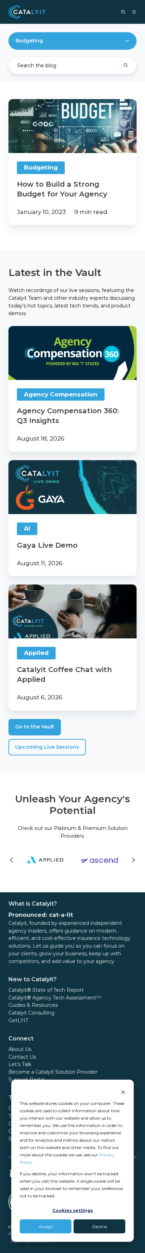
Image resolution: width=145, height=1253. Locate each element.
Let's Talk (19, 1064)
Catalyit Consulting (31, 1013)
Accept (46, 1226)
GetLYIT (18, 1020)
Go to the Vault (34, 727)
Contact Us (22, 1057)
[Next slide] (134, 860)
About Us (19, 1049)
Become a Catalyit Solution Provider (52, 1072)
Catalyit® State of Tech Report (46, 990)
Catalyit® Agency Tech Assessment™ (54, 998)
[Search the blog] (125, 65)
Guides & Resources (33, 1005)
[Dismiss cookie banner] (123, 1091)
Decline (99, 1226)
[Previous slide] (11, 860)
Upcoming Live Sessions (47, 747)
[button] (123, 11)
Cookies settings (72, 1210)
